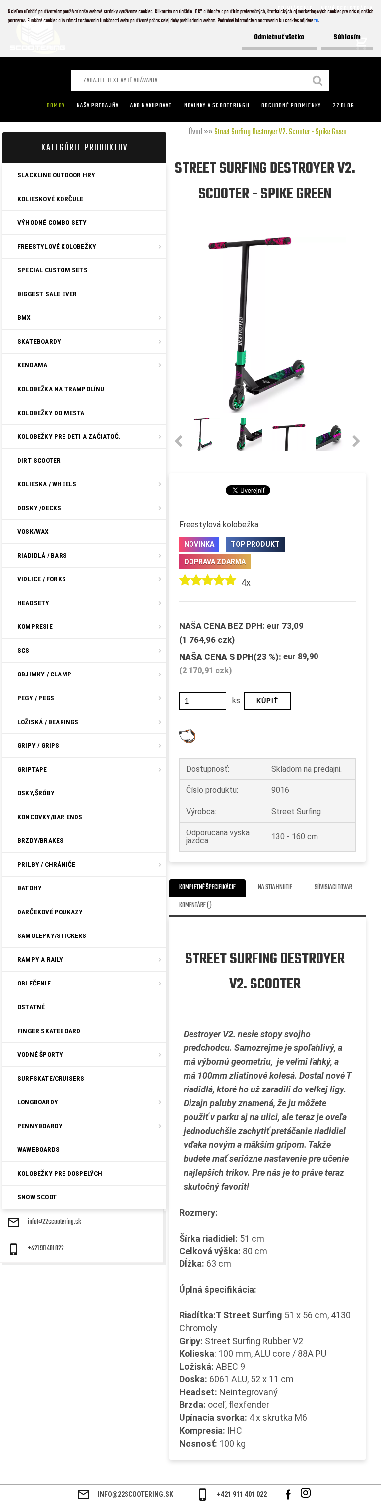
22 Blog (343, 106)
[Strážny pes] (187, 733)
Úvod (195, 132)
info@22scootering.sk (54, 1222)
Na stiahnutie (275, 887)
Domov (56, 106)
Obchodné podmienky (291, 106)
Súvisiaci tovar (333, 887)
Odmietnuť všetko (279, 37)
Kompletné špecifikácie (207, 887)
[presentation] (178, 442)
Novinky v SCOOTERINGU (217, 106)
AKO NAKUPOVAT (151, 106)
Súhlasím (347, 37)
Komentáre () (195, 905)
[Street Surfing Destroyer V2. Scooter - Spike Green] (257, 240)
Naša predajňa (98, 106)
